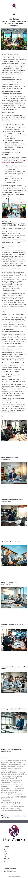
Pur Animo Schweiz (9, 870)
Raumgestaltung (6, 797)
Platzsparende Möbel (15, 795)
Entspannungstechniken (14, 774)
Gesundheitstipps (5, 782)
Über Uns (6, 858)
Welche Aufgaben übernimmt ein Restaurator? (13, 709)
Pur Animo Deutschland (10, 868)
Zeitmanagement (18, 810)
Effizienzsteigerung (6, 768)
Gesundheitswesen (6, 784)
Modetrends (19, 789)
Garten (5, 849)
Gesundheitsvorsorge (15, 782)
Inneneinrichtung (10, 786)
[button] (14, 14)
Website (6, 861)
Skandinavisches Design (9, 799)
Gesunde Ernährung (9, 779)
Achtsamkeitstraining (7, 762)
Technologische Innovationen (9, 804)
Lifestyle (6, 851)
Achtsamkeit (6, 760)
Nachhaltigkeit (8, 792)
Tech (2, 814)
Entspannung (22, 772)
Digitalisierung (20, 766)
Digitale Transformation (8, 766)
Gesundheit (17, 781)
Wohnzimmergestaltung (7, 810)
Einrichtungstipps (17, 768)
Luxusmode (11, 788)
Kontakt (6, 860)
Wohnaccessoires (18, 806)
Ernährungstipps (17, 776)
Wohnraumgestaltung (10, 808)
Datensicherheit (12, 764)
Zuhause (6, 848)
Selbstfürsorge (19, 797)
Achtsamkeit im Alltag (18, 760)
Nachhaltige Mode (6, 790)
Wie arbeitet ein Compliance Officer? (11, 542)
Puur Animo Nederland (10, 871)
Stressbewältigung (10, 802)
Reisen (6, 855)
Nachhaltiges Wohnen (17, 790)
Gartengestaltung (4, 778)
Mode (5, 853)
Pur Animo (6, 846)
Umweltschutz (6, 806)
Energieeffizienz (9, 772)
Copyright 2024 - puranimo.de (14, 876)
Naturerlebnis (19, 793)
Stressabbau (6, 801)
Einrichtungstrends (5, 770)
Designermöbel (21, 764)
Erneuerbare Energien (6, 776)
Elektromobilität (13, 770)
